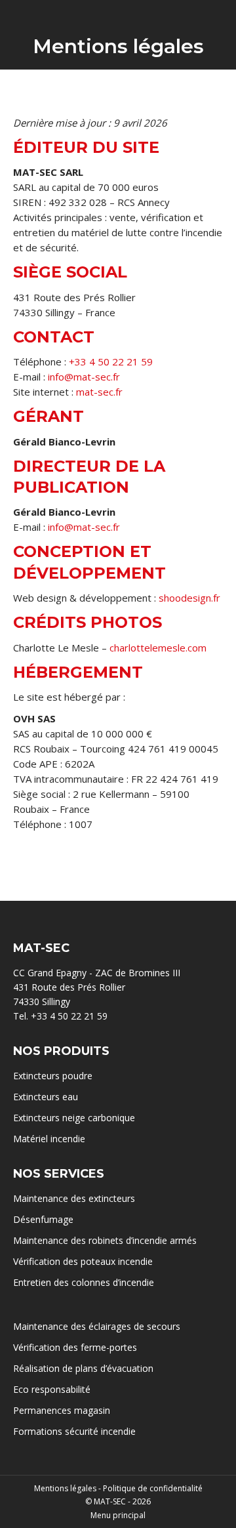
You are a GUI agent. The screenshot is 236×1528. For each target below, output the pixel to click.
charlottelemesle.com (157, 647)
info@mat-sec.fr (84, 376)
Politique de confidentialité (153, 1488)
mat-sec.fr (99, 391)
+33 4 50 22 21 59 (111, 361)
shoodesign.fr (189, 597)
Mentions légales (65, 1488)
